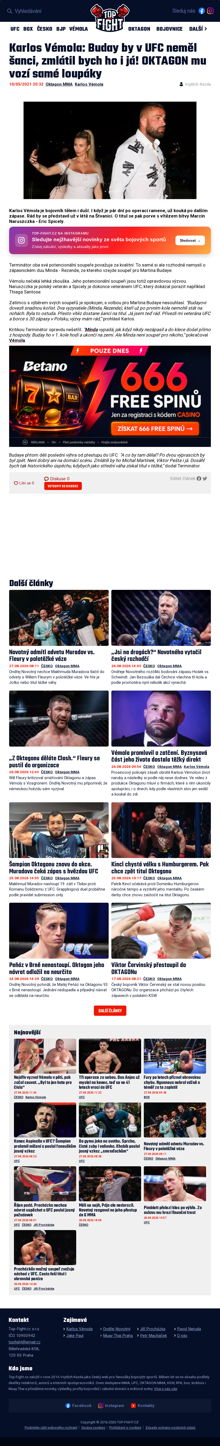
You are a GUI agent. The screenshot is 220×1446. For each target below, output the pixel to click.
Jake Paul (74, 1335)
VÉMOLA (78, 29)
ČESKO (44, 29)
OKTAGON (139, 29)
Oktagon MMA (59, 84)
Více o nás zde (165, 1389)
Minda (91, 329)
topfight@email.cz (25, 1342)
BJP (60, 29)
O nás (182, 1335)
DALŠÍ (196, 29)
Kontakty (146, 1405)
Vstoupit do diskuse (63, 486)
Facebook (81, 1405)
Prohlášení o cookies (125, 1428)
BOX (28, 29)
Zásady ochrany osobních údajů (170, 1428)
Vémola (17, 340)
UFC (14, 29)
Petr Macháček (153, 1335)
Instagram (114, 1405)
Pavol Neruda (189, 1328)
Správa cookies (93, 1428)
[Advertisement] (110, 537)
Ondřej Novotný (116, 1328)
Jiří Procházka (44, 1225)
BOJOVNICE (169, 29)
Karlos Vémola (89, 84)
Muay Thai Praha (118, 1335)
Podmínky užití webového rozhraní (51, 1428)
